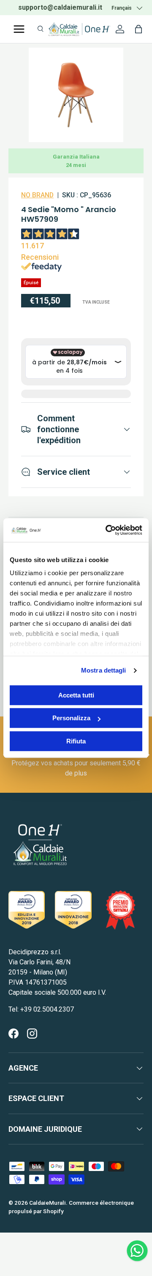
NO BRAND (37, 195)
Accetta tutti (76, 695)
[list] (76, 95)
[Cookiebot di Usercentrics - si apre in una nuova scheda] (107, 530)
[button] (138, 29)
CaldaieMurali (47, 1202)
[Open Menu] (19, 29)
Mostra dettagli (103, 670)
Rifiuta (76, 741)
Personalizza (71, 717)
